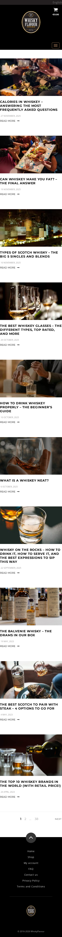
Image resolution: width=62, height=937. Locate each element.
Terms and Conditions (31, 886)
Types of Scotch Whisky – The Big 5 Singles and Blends (29, 254)
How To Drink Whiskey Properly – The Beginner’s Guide (26, 407)
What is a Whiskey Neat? (24, 480)
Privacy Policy (31, 880)
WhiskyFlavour (37, 931)
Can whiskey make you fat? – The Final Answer (28, 181)
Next (58, 819)
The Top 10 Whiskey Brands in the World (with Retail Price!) (30, 784)
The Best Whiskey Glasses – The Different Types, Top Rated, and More (31, 330)
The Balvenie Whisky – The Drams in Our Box (26, 633)
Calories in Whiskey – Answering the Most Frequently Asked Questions (29, 106)
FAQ (30, 869)
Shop (31, 857)
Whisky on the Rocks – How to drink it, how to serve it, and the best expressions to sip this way (30, 556)
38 (36, 819)
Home (31, 851)
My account (31, 863)
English (57, 2)
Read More (7, 120)
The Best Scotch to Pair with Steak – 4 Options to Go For (29, 706)
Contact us (31, 875)
